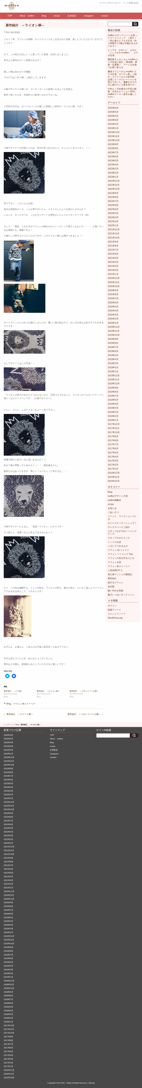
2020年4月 (113, 310)
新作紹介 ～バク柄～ (13, 691)
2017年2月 (113, 465)
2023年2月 (113, 173)
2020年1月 (113, 323)
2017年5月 (113, 452)
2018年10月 (114, 383)
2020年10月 (114, 286)
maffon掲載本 (114, 500)
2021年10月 (114, 237)
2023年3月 (113, 168)
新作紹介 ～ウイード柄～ (18, 714)
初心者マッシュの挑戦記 (120, 574)
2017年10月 (114, 432)
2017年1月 (113, 469)
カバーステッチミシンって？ (122, 523)
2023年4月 (113, 164)
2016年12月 (114, 473)
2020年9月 (113, 290)
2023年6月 (113, 156)
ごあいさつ (113, 512)
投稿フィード (114, 610)
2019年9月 (113, 339)
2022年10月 (114, 189)
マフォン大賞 (114, 562)
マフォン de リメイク (118, 550)
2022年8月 (113, 197)
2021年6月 (113, 254)
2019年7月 (113, 347)
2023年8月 (113, 148)
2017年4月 (113, 456)
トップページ (9, 725)
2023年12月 (114, 132)
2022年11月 (113, 185)
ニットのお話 (114, 542)
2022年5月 (113, 209)
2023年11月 (113, 136)
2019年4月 (113, 359)
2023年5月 (113, 160)
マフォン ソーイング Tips (120, 554)
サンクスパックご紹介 (119, 527)
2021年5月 (113, 258)
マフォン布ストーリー (24, 704)
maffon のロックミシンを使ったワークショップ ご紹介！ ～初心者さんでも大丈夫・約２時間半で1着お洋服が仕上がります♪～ (123, 40)
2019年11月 (113, 331)
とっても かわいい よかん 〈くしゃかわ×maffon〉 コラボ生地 (123, 52)
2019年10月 (114, 335)
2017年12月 (114, 424)
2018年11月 (113, 379)
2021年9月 (113, 242)
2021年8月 (113, 246)
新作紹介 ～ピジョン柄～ (48, 691)
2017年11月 (113, 428)
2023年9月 (113, 144)
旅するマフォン (115, 582)
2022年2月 (113, 221)
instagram (88, 16)
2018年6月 (113, 400)
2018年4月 (113, 408)
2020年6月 (113, 302)
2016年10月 (114, 481)
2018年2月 (113, 416)
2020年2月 (113, 319)
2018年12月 (114, 375)
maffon (69, 1083)
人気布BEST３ (115, 570)
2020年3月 (113, 314)
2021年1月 (113, 274)
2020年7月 (113, 298)
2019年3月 (113, 363)
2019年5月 (113, 355)
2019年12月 (114, 327)
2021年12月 (114, 229)
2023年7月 (113, 152)
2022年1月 (113, 225)
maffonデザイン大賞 (118, 496)
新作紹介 (112, 578)
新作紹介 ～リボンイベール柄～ (84, 691)
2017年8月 (113, 440)
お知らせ (112, 508)
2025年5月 (113, 112)
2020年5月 (113, 306)
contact (104, 16)
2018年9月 (113, 388)
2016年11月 (113, 477)
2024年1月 (113, 128)
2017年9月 (113, 436)
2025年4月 (113, 116)
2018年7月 (113, 396)
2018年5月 (113, 404)
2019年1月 (113, 371)
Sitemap (91, 1083)
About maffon (27, 16)
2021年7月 (113, 250)
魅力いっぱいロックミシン (121, 594)
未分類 (111, 586)
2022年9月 (113, 193)
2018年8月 (113, 392)
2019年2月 (113, 367)
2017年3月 (113, 461)
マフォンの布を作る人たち (121, 558)
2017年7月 (113, 444)
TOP (9, 16)
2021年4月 (113, 262)
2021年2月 (113, 270)
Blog (44, 16)
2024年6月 (113, 120)
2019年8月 (113, 343)
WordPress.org (115, 618)
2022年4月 (113, 213)
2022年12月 (114, 181)
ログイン (112, 605)
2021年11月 (113, 233)
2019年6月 (113, 351)
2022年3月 (113, 217)
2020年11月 (113, 282)
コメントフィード (116, 614)
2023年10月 (114, 140)
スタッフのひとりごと (119, 538)
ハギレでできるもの (118, 546)
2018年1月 (113, 420)
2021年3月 (113, 266)
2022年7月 (113, 201)
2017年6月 (113, 448)
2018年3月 (113, 412)
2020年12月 (114, 278)
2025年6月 (113, 108)
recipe (57, 16)
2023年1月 (113, 177)
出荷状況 (71, 16)
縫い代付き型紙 (115, 590)
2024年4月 (113, 124)
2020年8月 (113, 294)
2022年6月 (113, 205)
